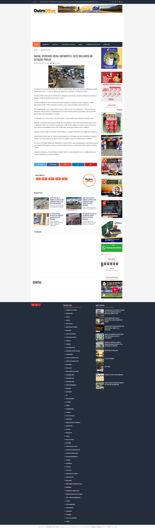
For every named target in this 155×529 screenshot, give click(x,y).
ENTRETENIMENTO (71, 385)
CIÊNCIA (68, 340)
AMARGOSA (45, 44)
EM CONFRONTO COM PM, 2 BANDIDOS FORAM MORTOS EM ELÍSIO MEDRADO (89, 216)
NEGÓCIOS (69, 432)
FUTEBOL (68, 402)
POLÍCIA (68, 467)
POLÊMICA (69, 463)
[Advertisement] (77, 27)
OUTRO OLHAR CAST (71, 446)
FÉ (66, 395)
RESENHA (68, 487)
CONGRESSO (69, 354)
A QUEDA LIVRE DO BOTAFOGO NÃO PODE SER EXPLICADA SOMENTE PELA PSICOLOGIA (114, 328)
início (37, 44)
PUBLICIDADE (70, 477)
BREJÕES (68, 330)
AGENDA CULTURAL (71, 310)
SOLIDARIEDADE (70, 504)
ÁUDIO (68, 317)
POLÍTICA (55, 44)
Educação (69, 368)
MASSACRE (69, 426)
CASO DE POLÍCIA (71, 334)
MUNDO (68, 429)
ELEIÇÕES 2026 (70, 381)
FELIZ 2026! (107, 367)
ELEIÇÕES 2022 (70, 374)
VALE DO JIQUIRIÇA (71, 518)
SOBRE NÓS (106, 44)
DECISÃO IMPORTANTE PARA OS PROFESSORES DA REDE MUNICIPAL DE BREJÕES (114, 320)
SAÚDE (68, 501)
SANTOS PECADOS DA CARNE (74, 494)
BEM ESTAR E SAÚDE (71, 327)
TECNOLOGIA (69, 507)
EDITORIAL (69, 364)
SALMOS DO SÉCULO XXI (72, 490)
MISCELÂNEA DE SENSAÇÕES (111, 350)
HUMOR (68, 412)
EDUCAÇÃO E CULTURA (72, 371)
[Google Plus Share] (65, 164)
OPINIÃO (68, 443)
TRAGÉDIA (69, 511)
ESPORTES (69, 392)
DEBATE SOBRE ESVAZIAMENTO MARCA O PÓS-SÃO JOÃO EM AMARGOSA (114, 383)
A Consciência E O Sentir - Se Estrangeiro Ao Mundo (122, 197)
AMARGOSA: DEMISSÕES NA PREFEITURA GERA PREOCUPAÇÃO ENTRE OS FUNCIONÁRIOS (114, 336)
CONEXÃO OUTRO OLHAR (93, 44)
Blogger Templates (97, 527)
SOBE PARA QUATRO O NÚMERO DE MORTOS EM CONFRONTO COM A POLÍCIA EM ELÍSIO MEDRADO (89, 201)
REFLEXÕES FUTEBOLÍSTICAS (74, 484)
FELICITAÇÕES (70, 398)
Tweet (41, 164)
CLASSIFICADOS (70, 347)
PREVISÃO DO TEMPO (72, 473)
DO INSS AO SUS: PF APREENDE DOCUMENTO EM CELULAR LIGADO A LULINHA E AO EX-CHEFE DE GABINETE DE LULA (69, 2)
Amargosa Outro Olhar (53, 527)
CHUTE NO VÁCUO (71, 337)
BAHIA (68, 320)
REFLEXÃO (69, 480)
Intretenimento (70, 415)
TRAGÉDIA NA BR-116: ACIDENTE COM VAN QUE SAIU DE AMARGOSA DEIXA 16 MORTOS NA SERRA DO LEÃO (114, 311)
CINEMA (68, 344)
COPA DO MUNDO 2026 (72, 361)
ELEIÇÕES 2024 (70, 378)
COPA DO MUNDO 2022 (72, 357)
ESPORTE (68, 388)
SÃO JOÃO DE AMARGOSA (73, 497)
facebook (53, 164)
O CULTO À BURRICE (109, 358)
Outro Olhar (39, 175)
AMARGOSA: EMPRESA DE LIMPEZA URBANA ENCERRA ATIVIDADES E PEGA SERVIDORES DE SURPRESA (114, 344)
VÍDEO (67, 521)
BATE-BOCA (69, 323)
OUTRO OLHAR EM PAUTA (73, 449)
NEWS (67, 436)
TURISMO (68, 514)
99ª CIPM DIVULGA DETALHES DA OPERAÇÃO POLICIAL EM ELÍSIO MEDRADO (56, 216)
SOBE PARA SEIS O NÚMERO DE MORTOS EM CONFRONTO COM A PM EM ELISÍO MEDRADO (57, 201)
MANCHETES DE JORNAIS (73, 422)
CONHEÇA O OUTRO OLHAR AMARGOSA (114, 375)
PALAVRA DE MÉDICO (72, 456)
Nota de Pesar (70, 439)
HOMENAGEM (70, 409)
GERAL (80, 44)
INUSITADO (69, 419)
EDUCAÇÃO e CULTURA (68, 44)
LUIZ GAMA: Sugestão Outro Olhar (118, 219)
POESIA (68, 460)
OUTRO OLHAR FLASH (72, 453)
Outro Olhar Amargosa (105, 176)
